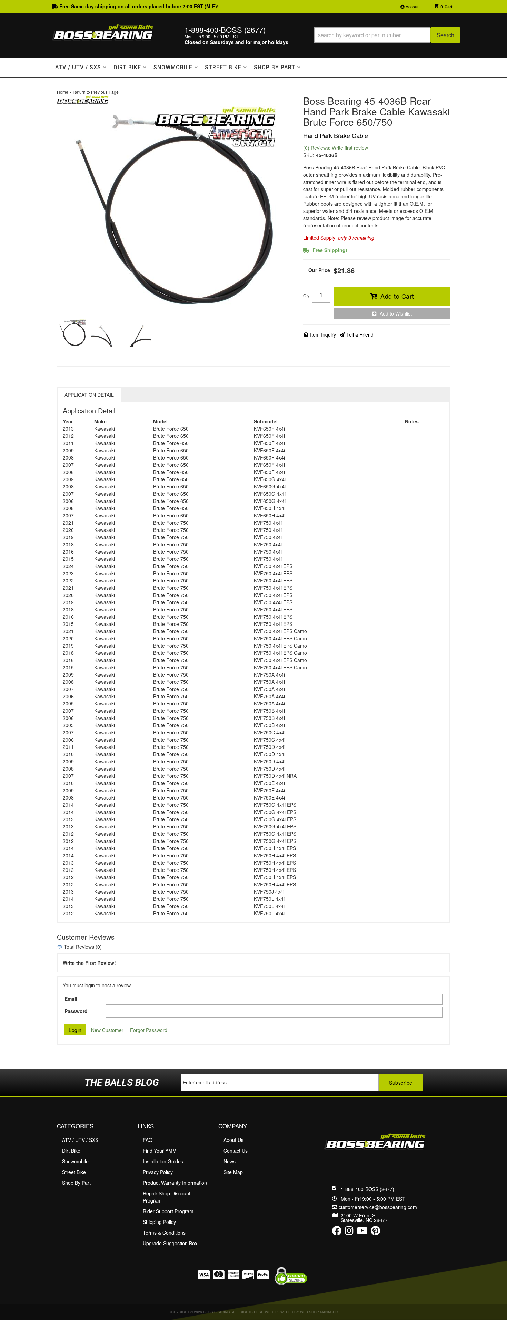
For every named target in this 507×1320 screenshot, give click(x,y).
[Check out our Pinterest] (375, 1232)
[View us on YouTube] (362, 1232)
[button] (387, 35)
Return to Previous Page (96, 92)
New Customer (107, 1030)
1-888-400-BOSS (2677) (367, 1189)
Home (62, 92)
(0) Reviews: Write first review (335, 147)
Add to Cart (397, 295)
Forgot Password (148, 1030)
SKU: (308, 155)
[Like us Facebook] (337, 1232)
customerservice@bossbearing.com (378, 1207)
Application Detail (89, 394)
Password (76, 1011)
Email (70, 998)
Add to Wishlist (396, 313)
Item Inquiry (323, 334)
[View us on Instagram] (349, 1232)
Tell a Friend (360, 334)
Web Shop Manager (319, 1312)
